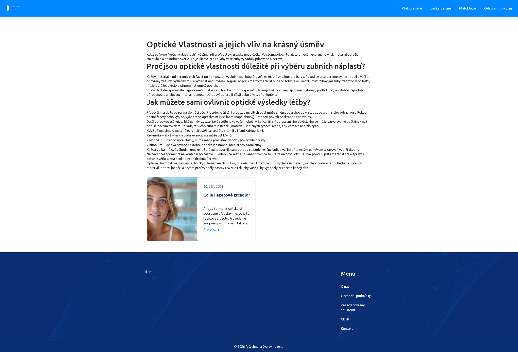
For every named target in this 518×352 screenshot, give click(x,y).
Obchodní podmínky (356, 296)
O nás (345, 286)
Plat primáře (412, 8)
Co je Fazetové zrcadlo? (226, 194)
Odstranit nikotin (498, 8)
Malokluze (467, 8)
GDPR (345, 319)
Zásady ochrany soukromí (353, 307)
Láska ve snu (440, 8)
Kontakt (347, 328)
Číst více (210, 230)
